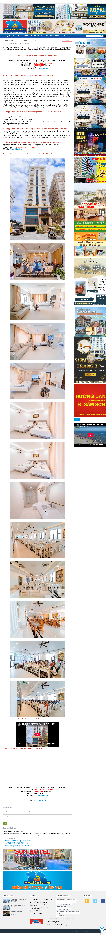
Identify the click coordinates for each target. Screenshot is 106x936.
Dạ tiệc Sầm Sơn (60, 915)
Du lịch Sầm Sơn (54, 35)
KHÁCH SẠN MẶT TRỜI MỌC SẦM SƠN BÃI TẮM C (18, 900)
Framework (27, 43)
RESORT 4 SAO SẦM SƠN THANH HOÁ (18, 912)
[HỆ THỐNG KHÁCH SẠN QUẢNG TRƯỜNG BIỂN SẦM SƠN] (37, 859)
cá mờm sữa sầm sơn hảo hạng (64, 904)
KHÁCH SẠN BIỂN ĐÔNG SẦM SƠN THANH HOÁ (18, 840)
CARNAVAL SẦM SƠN (61, 906)
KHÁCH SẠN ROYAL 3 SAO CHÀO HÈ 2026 (18, 906)
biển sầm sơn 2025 (61, 899)
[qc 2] (37, 880)
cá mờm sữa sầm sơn (72, 899)
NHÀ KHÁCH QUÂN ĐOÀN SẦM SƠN (15, 842)
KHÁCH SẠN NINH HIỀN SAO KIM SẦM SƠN (17, 845)
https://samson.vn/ (40, 800)
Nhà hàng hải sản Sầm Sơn (41, 35)
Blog (23, 43)
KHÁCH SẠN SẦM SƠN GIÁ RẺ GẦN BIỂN (16, 847)
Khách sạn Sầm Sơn (14, 35)
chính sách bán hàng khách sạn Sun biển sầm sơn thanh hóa (68, 912)
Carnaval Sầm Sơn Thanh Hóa (63, 909)
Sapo (10, 931)
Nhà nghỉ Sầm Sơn (27, 35)
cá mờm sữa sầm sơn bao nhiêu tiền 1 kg (66, 902)
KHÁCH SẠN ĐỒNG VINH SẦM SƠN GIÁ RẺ (16, 844)
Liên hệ (63, 35)
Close (4, 35)
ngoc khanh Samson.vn (12, 43)
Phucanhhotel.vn (41, 69)
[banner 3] (15, 27)
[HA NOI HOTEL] (29, 12)
